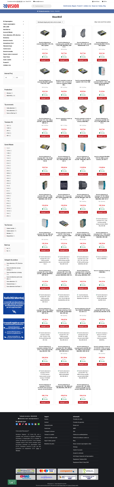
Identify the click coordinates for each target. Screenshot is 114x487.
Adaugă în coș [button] (45, 60)
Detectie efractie (8, 40)
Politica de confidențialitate (80, 434)
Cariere (46, 419)
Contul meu (47, 428)
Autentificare (96, 1)
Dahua (37, 448)
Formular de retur (77, 419)
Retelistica (6, 38)
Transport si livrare (49, 431)
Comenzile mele (48, 425)
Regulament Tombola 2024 (80, 459)
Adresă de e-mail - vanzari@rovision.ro (29, 418)
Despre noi (95, 6)
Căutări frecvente (77, 450)
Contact (46, 422)
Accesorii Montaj (7, 32)
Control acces (7, 49)
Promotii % (80, 6)
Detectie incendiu (8, 51)
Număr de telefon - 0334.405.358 (29, 416)
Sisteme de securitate (44, 11)
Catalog (100, 6)
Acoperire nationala (78, 453)
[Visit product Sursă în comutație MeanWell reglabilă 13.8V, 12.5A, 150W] (83, 72)
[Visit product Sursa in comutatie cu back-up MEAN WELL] (64, 110)
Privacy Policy (63, 485)
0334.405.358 (19, 1)
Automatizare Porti (8, 43)
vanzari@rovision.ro (39, 1)
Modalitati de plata (49, 444)
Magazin (74, 6)
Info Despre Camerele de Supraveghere (83, 456)
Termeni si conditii (49, 434)
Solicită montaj (67, 6)
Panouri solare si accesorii (10, 54)
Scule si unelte (7, 59)
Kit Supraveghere (7, 21)
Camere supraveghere (9, 24)
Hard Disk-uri (6, 29)
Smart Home (6, 57)
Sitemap (75, 447)
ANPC (74, 428)
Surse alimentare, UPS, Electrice (12, 35)
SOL (74, 431)
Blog (104, 6)
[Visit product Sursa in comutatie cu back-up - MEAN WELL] (101, 262)
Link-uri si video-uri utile (50, 437)
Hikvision (18, 450)
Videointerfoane (7, 46)
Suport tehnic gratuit (49, 440)
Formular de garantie (78, 422)
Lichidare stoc (87, 6)
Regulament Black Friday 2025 (81, 462)
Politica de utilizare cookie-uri (81, 437)
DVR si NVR (6, 27)
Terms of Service (72, 485)
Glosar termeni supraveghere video (82, 444)
